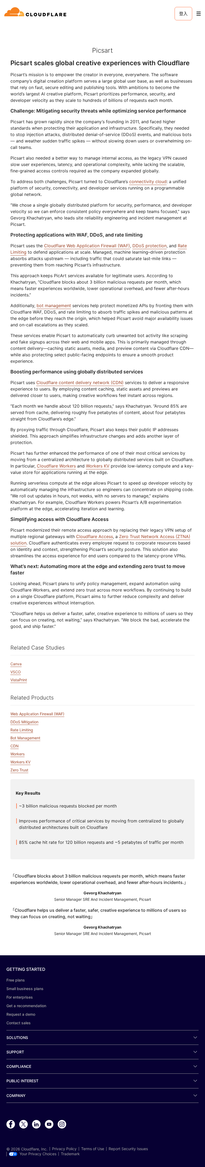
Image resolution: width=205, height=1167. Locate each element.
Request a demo (20, 1014)
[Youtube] (49, 1124)
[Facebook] (10, 1124)
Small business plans (25, 988)
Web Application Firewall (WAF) (37, 714)
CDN (14, 746)
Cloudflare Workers (56, 466)
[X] (23, 1124)
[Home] (36, 13)
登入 (183, 14)
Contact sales (18, 1023)
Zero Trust (19, 770)
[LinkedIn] (36, 1124)
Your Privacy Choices (37, 1154)
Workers (17, 754)
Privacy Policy (64, 1149)
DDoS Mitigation (24, 722)
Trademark (70, 1154)
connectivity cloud (148, 181)
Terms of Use (92, 1149)
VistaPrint (18, 680)
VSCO (15, 672)
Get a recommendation (26, 1005)
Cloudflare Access (94, 536)
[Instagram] (62, 1124)
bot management (54, 305)
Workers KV (97, 466)
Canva (16, 664)
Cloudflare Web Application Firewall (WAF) (87, 245)
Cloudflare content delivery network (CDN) (80, 382)
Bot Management (25, 738)
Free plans (15, 980)
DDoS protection (149, 245)
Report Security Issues (128, 1149)
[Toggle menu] (198, 13)
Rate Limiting (21, 730)
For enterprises (19, 997)
